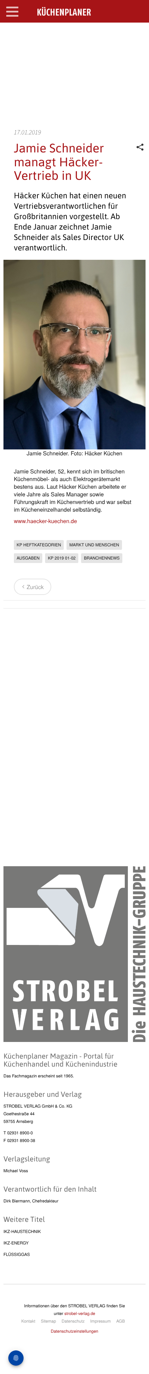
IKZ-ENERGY (15, 1243)
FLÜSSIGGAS (16, 1254)
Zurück (35, 587)
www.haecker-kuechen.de (45, 521)
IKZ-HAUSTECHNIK (22, 1231)
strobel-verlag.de (79, 1313)
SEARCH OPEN (138, 33)
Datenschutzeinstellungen (74, 1331)
